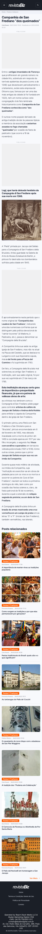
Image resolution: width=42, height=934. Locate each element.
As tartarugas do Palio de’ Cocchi (16, 699)
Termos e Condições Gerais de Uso (21, 896)
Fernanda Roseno (7, 608)
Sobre (21, 892)
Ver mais (34, 878)
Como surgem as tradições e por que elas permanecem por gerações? (19, 612)
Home (3, 12)
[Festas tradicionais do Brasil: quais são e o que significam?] (21, 645)
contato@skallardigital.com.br (21, 921)
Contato (21, 904)
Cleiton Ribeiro (6, 738)
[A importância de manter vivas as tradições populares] (21, 557)
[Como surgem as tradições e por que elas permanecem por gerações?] (21, 601)
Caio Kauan (5, 652)
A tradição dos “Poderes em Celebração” (19, 785)
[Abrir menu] (4, 5)
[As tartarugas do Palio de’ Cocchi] (21, 689)
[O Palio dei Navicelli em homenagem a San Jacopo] (21, 861)
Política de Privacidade (21, 900)
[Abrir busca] (38, 5)
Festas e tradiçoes (12, 12)
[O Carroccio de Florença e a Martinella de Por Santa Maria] (21, 817)
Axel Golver (5, 564)
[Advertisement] (21, 51)
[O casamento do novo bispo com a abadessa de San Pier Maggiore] (21, 731)
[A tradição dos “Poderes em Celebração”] (21, 775)
